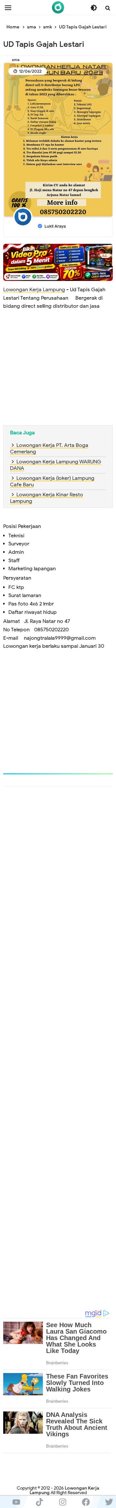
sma (16, 59)
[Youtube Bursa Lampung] (16, 1502)
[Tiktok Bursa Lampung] (39, 1502)
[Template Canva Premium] (58, 262)
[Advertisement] (58, 373)
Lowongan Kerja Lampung (34, 289)
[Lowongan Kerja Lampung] (58, 7)
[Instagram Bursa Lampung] (62, 1502)
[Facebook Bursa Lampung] (85, 1502)
